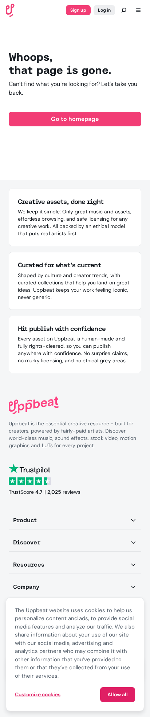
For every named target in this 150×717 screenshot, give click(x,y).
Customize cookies (37, 694)
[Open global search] (124, 10)
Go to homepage (75, 119)
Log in (104, 10)
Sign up (78, 10)
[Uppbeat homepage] (10, 9)
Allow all (117, 694)
